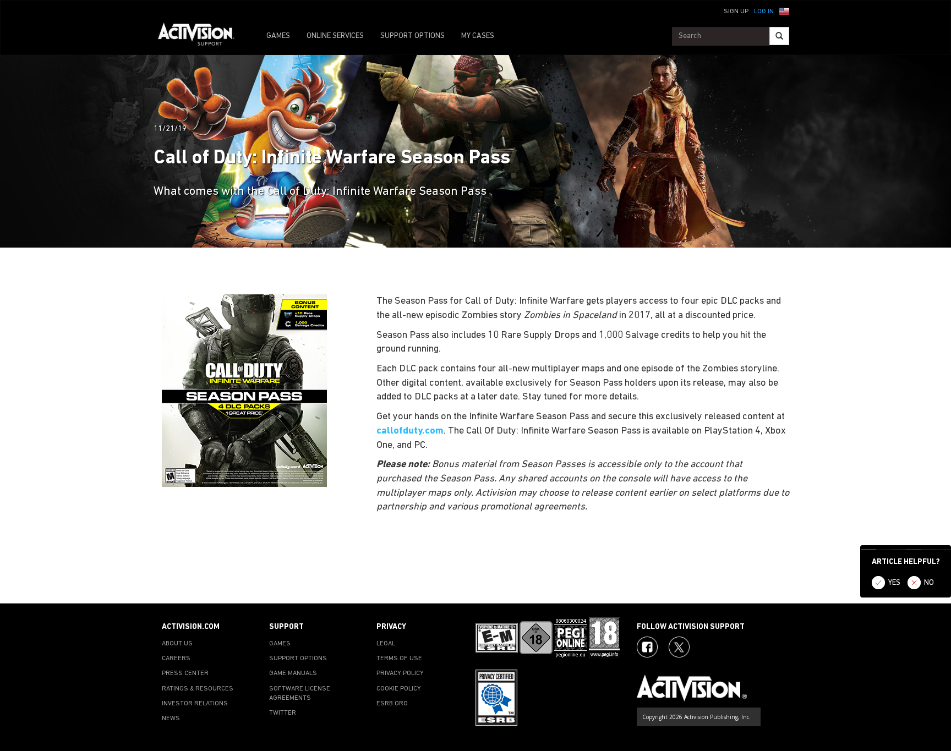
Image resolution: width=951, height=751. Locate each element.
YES (894, 583)
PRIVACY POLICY (400, 673)
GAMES (278, 36)
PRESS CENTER (185, 673)
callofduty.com (410, 431)
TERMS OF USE (399, 658)
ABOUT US (177, 643)
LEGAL (385, 643)
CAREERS (176, 658)
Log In (764, 11)
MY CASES (477, 36)
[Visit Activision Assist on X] (679, 647)
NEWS (171, 718)
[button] (784, 10)
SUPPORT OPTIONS (412, 36)
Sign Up (736, 11)
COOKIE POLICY (398, 689)
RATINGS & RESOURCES (197, 689)
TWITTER (282, 713)
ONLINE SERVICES (335, 36)
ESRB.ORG (392, 703)
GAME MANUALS (293, 673)
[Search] (779, 36)
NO (929, 583)
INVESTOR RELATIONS (195, 703)
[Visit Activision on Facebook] (647, 647)
